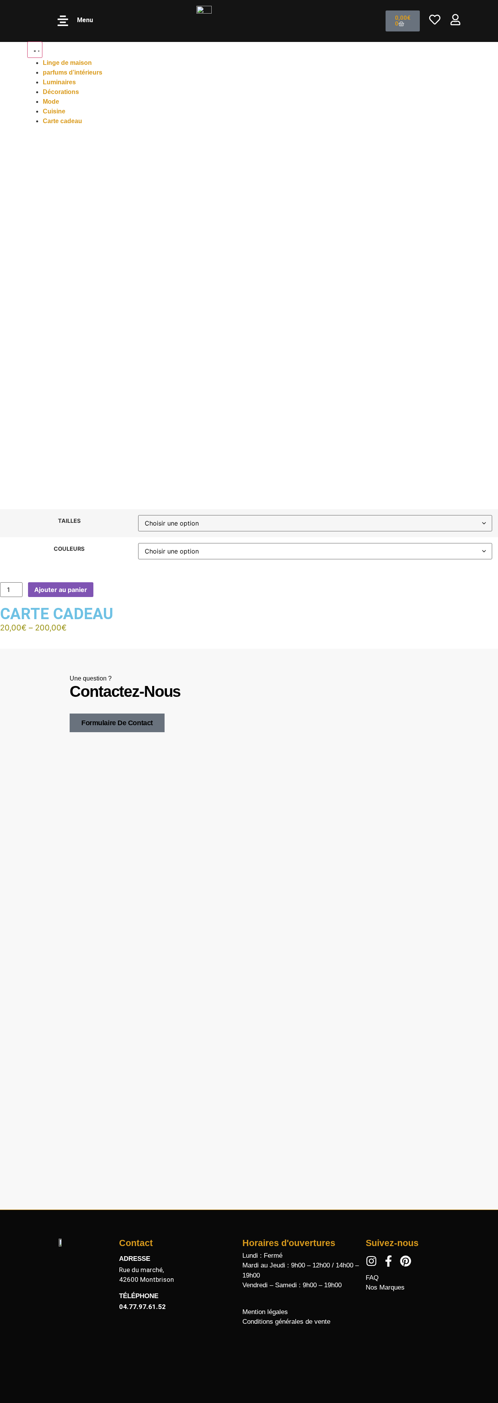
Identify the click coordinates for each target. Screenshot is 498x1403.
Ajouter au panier (60, 590)
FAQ (372, 1277)
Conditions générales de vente (286, 1321)
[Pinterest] (405, 1261)
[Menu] (63, 21)
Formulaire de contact (117, 723)
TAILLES (69, 521)
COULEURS (69, 549)
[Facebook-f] (388, 1261)
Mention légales (265, 1312)
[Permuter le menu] (34, 50)
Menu (85, 20)
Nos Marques (385, 1287)
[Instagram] (371, 1261)
